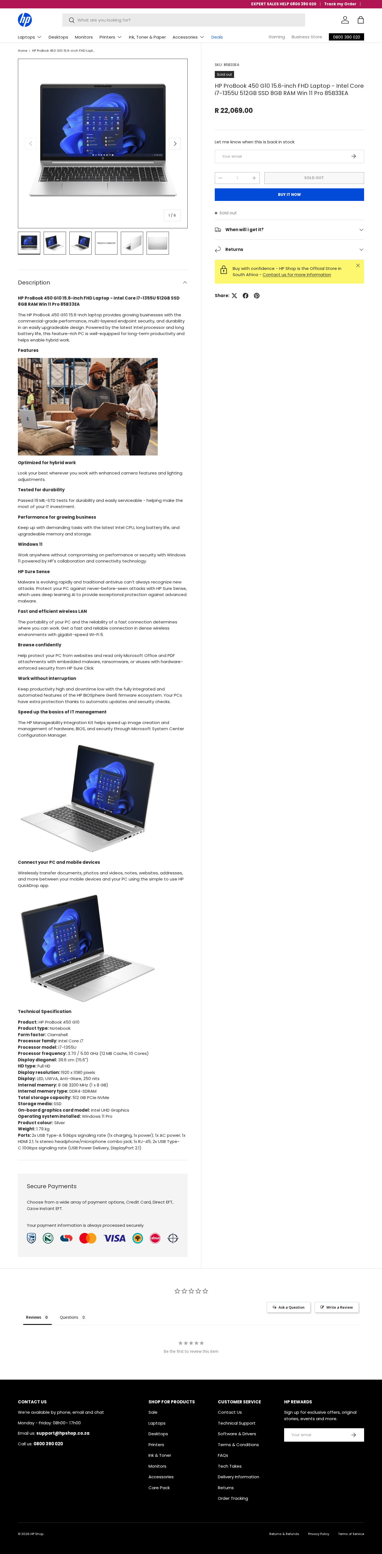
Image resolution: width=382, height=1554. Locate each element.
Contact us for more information (297, 274)
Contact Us (230, 1412)
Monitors (84, 37)
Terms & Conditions (238, 1445)
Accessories (185, 37)
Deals (217, 37)
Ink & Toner (159, 1455)
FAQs (223, 1455)
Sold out (314, 177)
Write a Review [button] (339, 1307)
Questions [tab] (69, 1317)
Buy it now (289, 194)
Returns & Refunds (284, 1534)
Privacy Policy (318, 1534)
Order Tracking (233, 1498)
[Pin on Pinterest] (256, 295)
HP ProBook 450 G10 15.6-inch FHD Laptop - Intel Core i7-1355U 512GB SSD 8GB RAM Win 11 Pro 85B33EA (63, 50)
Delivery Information (238, 1477)
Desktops (58, 37)
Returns (226, 1488)
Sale (152, 1412)
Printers (107, 37)
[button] (361, 20)
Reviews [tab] (33, 1317)
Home (22, 50)
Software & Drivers (237, 1434)
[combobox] (183, 20)
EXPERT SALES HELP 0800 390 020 (283, 4)
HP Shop (36, 1534)
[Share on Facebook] (245, 295)
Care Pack (159, 1488)
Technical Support (237, 1423)
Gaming (276, 37)
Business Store (307, 37)
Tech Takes (230, 1466)
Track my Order (340, 4)
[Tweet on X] (234, 295)
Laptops (26, 37)
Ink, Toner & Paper (147, 37)
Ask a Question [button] (292, 1307)
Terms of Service (351, 1534)
